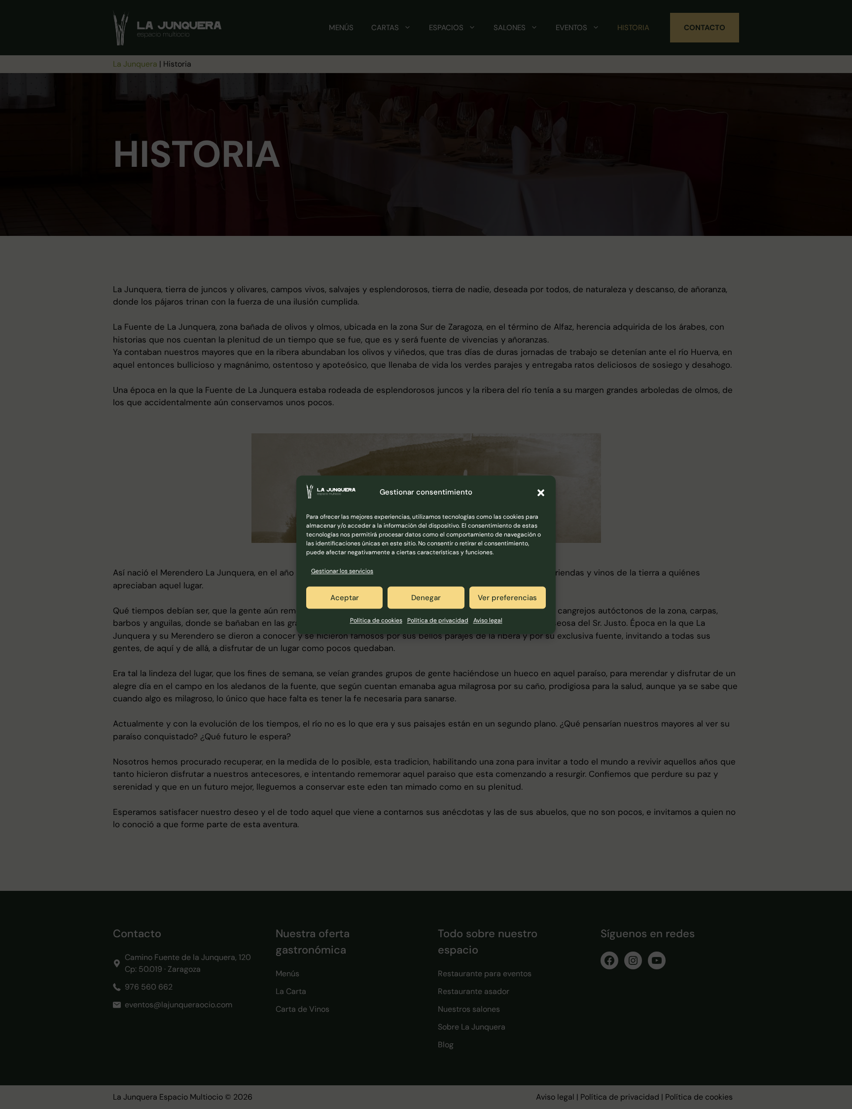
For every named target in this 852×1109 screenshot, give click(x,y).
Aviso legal (487, 621)
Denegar (426, 598)
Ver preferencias (507, 598)
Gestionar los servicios (342, 571)
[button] (541, 492)
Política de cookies (376, 621)
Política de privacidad (437, 621)
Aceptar (344, 598)
